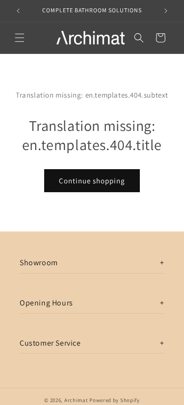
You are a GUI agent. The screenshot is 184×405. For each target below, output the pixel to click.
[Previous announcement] (18, 11)
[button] (19, 38)
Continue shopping (92, 180)
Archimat (76, 400)
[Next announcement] (166, 11)
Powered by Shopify (114, 400)
